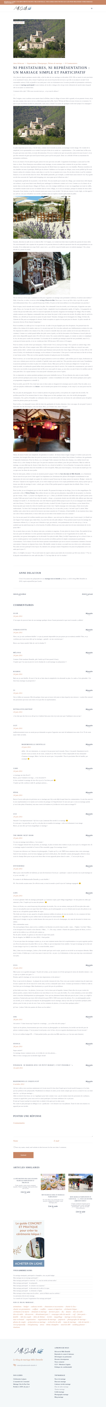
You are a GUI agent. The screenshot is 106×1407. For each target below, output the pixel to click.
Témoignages (42, 63)
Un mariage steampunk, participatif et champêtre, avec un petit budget (33, 1275)
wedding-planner (78, 1325)
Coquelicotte (20, 629)
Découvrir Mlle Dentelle (62, 1351)
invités (49, 1317)
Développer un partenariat (63, 1357)
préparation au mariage (37, 1322)
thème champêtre (52, 1325)
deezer (37, 386)
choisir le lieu (71, 1307)
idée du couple (25, 1317)
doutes (68, 1312)
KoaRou (17, 671)
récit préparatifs (19, 1325)
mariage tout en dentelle (52, 578)
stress (42, 1325)
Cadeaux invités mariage (62, 1384)
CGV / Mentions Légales (62, 1364)
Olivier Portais (30, 493)
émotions (16, 1327)
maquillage (58, 1317)
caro (15, 768)
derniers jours (54, 1312)
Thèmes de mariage (55, 63)
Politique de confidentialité (63, 1367)
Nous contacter (59, 1362)
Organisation (32, 63)
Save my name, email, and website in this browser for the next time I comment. (40, 1147)
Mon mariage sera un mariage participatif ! (25, 1278)
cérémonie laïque (70, 1309)
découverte (29, 1314)
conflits (43, 1309)
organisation (31, 1319)
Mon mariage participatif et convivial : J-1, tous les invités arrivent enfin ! (80, 1199)
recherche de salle (54, 1322)
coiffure (35, 1309)
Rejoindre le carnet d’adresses (64, 1354)
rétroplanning (33, 1325)
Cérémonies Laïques (19, 1379)
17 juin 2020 (46, 1177)
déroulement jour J (42, 1314)
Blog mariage (59, 1397)
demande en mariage (39, 1312)
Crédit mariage (59, 1392)
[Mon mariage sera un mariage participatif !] (53, 1182)
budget (26, 1307)
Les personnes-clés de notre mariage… (24, 1296)
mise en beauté (18, 1319)
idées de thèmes (39, 1317)
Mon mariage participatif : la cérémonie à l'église (27, 1291)
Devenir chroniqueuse (62, 1359)
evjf (74, 1314)
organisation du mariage (47, 1319)
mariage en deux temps (73, 1317)
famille (15, 1317)
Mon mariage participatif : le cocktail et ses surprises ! (29, 1285)
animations (17, 1307)
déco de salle (78, 1312)
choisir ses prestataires (21, 1309)
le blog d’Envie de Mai (47, 300)
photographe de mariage (76, 1319)
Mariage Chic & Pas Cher (21, 1384)
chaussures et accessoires (54, 1307)
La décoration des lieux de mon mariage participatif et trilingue (25, 1180)
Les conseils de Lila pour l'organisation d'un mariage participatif (32, 1298)
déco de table (18, 1314)
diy (63, 1312)
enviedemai (19, 866)
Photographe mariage (61, 1394)
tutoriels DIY (65, 1325)
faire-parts (81, 1314)
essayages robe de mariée (61, 1314)
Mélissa (17, 652)
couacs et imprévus (55, 1309)
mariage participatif (27, 85)
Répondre (89, 613)
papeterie (61, 1319)
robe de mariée (83, 1322)
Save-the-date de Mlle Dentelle (70, 474)
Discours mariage (60, 1381)
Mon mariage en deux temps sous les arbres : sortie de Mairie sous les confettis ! (36, 1293)
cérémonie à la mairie (21, 1312)
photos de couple (19, 1322)
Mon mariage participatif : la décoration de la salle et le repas (31, 1288)
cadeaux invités (36, 1307)
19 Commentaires (71, 63)
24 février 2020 (75, 1177)
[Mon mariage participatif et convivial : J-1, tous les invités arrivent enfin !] (80, 1183)
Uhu (15, 1017)
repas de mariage (69, 1322)
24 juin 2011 (18, 22)
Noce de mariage (60, 1379)
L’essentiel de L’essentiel (21, 1381)
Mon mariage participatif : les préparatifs (25, 1283)
